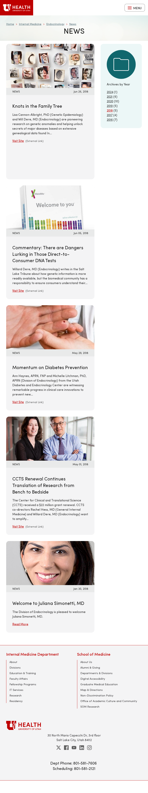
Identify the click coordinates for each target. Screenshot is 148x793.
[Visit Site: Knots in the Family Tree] (50, 65)
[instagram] (89, 747)
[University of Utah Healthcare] (74, 725)
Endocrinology (55, 24)
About (13, 662)
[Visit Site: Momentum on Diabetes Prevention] (50, 327)
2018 (110, 110)
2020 (110, 101)
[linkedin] (81, 747)
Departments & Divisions (96, 673)
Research (15, 695)
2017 (110, 115)
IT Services (16, 690)
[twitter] (58, 747)
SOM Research (89, 706)
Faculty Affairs (18, 678)
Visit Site (18, 141)
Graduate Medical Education (99, 684)
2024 (110, 92)
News (72, 24)
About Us (86, 662)
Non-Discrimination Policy (96, 695)
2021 (110, 96)
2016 (110, 120)
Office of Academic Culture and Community (108, 701)
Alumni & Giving (90, 667)
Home (10, 24)
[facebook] (66, 747)
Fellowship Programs (22, 684)
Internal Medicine (30, 24)
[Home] (16, 7)
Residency (16, 701)
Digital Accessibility (92, 678)
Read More (20, 624)
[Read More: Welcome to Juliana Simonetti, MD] (50, 562)
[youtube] (74, 747)
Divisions (15, 667)
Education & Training (22, 673)
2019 (110, 106)
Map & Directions (91, 690)
